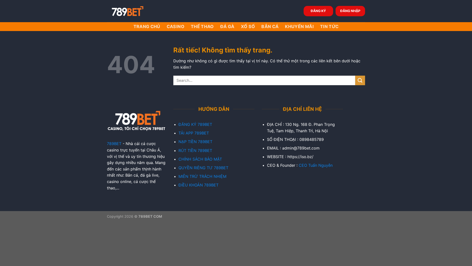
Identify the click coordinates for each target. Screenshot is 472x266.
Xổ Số (248, 26)
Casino (175, 26)
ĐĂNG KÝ (318, 11)
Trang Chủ (146, 26)
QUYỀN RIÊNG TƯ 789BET (203, 167)
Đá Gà (227, 26)
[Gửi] (360, 80)
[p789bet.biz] (131, 11)
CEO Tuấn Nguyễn (316, 165)
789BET (114, 143)
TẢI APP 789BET (193, 133)
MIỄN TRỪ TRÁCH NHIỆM (202, 176)
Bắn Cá (270, 26)
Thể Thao (202, 26)
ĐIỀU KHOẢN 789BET (198, 185)
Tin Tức (329, 26)
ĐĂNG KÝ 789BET (195, 124)
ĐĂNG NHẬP (350, 11)
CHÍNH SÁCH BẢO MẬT (200, 159)
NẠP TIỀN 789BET (195, 141)
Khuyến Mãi (299, 26)
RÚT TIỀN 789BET (195, 150)
